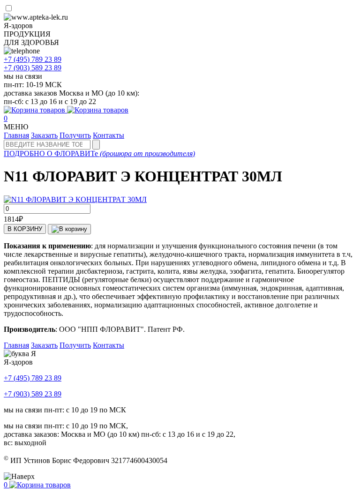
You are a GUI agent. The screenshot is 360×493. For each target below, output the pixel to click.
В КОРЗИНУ (25, 228)
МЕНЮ (16, 127)
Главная (16, 135)
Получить (75, 135)
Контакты (108, 135)
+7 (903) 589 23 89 (32, 394)
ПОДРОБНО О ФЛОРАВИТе (99, 153)
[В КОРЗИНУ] (69, 229)
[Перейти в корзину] (66, 110)
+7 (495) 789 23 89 (32, 378)
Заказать (44, 135)
